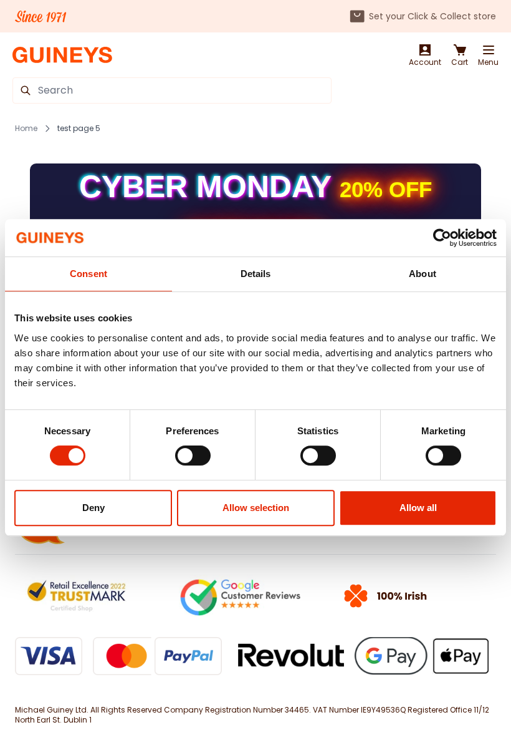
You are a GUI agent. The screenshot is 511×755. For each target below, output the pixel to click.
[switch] (193, 455)
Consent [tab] (88, 273)
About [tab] (422, 273)
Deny (93, 507)
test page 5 (78, 129)
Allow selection (255, 507)
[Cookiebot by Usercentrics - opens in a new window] (442, 237)
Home (26, 129)
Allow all (418, 507)
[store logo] (62, 55)
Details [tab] (256, 273)
